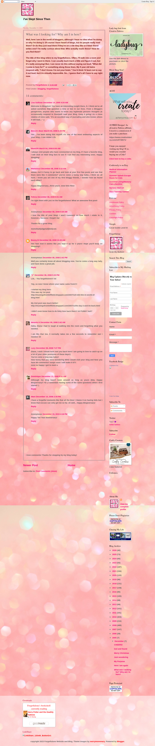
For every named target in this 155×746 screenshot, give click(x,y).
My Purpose (119, 661)
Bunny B (35, 240)
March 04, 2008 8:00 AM (49, 148)
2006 (114, 633)
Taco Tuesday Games (119, 192)
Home (71, 465)
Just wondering (121, 657)
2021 (114, 571)
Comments (117, 410)
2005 (114, 638)
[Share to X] (72, 85)
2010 (114, 617)
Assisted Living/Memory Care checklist (120, 183)
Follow (112, 434)
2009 (114, 621)
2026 (114, 550)
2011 (114, 613)
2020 (114, 575)
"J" (32, 275)
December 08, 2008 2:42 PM (55, 257)
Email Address (115, 286)
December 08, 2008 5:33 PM (47, 275)
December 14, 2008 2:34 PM (48, 396)
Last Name (113, 299)
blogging (42, 89)
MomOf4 (35, 148)
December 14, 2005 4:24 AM (55, 102)
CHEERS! (118, 645)
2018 (114, 583)
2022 (114, 567)
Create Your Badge (114, 396)
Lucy (33, 348)
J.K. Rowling (32, 716)
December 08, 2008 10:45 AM (52, 240)
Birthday (112, 305)
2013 (114, 604)
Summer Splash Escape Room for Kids (120, 176)
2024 (114, 558)
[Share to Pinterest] (76, 85)
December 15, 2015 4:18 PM (55, 414)
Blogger (120, 741)
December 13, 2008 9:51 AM (53, 376)
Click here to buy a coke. (120, 159)
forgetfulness (53, 89)
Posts (115, 406)
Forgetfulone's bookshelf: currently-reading (39, 707)
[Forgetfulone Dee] (115, 393)
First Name (113, 292)
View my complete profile (124, 507)
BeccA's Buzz (37, 131)
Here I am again (121, 665)
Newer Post (30, 465)
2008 (114, 625)
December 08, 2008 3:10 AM (53, 168)
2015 (114, 596)
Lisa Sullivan (37, 102)
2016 (114, 592)
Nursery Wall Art (116, 188)
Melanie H (35, 322)
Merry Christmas (121, 653)
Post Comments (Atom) (46, 471)
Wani (33, 396)
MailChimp (124, 308)
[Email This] (68, 85)
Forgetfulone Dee (113, 365)
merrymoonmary (97, 741)
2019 (114, 579)
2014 (114, 600)
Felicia (34, 197)
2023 (114, 563)
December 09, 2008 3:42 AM (52, 322)
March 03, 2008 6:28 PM (54, 131)
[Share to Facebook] (74, 85)
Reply (33, 123)
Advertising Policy (116, 206)
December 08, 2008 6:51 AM (50, 197)
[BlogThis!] (70, 85)
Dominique (36, 376)
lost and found (120, 649)
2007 (114, 629)
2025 (114, 554)
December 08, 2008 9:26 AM (55, 212)
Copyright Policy (116, 217)
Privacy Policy (115, 210)
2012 (114, 608)
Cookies (112, 214)
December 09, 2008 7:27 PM (48, 348)
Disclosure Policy (116, 202)
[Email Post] (63, 85)
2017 (114, 588)
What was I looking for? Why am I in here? (122, 672)
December (119, 641)
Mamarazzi (36, 168)
